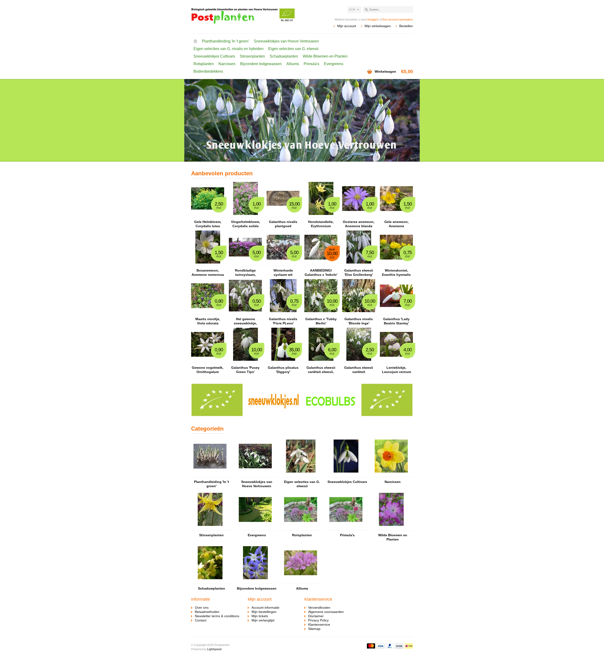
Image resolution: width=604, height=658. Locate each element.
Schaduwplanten (284, 56)
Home (195, 41)
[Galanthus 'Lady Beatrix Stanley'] (396, 312)
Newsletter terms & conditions (217, 616)
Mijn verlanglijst (263, 620)
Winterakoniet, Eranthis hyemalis (396, 272)
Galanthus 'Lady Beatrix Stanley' (396, 321)
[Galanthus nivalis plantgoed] (283, 215)
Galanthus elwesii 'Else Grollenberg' (358, 272)
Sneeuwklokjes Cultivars (214, 56)
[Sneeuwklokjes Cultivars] (346, 475)
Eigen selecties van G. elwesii (293, 49)
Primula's (311, 64)
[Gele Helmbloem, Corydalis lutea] (207, 215)
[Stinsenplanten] (210, 528)
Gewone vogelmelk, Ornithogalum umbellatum (207, 370)
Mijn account (346, 26)
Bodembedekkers (208, 71)
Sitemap (314, 629)
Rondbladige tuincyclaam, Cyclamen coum (245, 272)
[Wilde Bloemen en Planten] (391, 528)
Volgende (407, 121)
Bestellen (406, 26)
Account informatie (265, 607)
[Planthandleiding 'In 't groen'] (210, 475)
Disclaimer (316, 616)
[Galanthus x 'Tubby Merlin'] (320, 312)
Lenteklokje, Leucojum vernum (396, 370)
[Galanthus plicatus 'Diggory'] (283, 361)
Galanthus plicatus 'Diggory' (283, 370)
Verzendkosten (319, 607)
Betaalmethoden (207, 612)
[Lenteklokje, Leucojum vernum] (396, 361)
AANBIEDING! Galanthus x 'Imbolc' (321, 272)
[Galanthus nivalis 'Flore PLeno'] (283, 312)
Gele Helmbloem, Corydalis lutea (207, 224)
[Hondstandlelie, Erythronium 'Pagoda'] (320, 215)
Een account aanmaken (397, 19)
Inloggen (373, 19)
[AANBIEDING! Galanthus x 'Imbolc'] (320, 263)
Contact (200, 620)
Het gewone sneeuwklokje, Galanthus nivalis (245, 321)
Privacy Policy (318, 620)
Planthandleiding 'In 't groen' (225, 41)
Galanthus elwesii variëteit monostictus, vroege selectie (358, 370)
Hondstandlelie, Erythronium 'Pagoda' (321, 224)
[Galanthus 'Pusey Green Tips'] (245, 361)
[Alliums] (300, 581)
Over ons (202, 607)
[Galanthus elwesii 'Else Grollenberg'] (358, 263)
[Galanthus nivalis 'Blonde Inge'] (358, 312)
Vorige (197, 121)
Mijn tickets (260, 616)
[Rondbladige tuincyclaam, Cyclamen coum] (245, 263)
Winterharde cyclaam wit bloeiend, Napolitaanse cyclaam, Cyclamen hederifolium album (283, 272)
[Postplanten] (246, 16)
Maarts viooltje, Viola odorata (207, 321)
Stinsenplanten (252, 56)
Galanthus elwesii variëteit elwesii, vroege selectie (320, 370)
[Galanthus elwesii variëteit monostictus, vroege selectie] (358, 361)
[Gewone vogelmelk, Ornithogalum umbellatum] (207, 361)
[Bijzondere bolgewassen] (255, 581)
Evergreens (333, 64)
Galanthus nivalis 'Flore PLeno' (283, 321)
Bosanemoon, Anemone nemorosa (208, 272)
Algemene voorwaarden (326, 612)
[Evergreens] (255, 528)
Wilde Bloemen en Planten (325, 56)
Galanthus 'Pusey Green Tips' (245, 370)
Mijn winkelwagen (378, 26)
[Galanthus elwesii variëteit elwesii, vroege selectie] (320, 361)
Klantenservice (319, 624)
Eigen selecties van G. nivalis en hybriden (228, 49)
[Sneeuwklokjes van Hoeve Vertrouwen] (255, 475)
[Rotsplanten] (300, 528)
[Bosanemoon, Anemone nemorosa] (207, 263)
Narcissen (226, 64)
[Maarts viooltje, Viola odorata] (207, 312)
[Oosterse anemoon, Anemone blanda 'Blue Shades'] (358, 215)
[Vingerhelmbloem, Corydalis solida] (245, 215)
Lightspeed (214, 649)
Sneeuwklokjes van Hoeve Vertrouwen (286, 41)
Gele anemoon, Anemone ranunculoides (396, 224)
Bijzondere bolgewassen (261, 64)
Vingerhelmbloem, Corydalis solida (245, 224)
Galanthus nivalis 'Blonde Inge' (358, 321)
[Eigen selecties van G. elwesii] (300, 475)
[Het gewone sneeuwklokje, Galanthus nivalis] (245, 312)
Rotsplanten (203, 64)
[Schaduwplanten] (210, 581)
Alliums (292, 64)
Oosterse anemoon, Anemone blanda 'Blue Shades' (358, 224)
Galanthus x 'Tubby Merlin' (321, 321)
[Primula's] (346, 528)
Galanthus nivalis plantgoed (283, 224)
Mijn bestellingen (264, 612)
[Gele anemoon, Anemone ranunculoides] (396, 215)
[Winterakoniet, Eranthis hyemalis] (396, 263)
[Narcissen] (391, 475)
